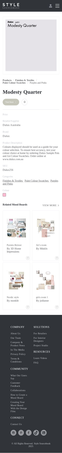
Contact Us (16, 424)
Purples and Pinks (38, 83)
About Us (15, 333)
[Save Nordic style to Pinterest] (27, 307)
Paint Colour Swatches (14, 83)
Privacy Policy (18, 354)
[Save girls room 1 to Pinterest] (57, 307)
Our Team (16, 338)
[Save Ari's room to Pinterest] (57, 258)
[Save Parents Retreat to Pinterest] (27, 258)
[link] (25, 80)
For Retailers (40, 333)
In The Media (17, 350)
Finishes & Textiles (25, 80)
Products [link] (7, 80)
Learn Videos (40, 358)
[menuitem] (51, 6)
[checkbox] (4, 194)
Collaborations (18, 390)
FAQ (36, 362)
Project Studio (41, 345)
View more (49, 205)
